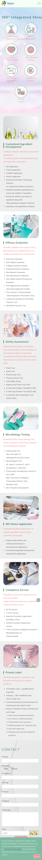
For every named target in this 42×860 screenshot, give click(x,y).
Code (4, 829)
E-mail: (6, 782)
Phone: (6, 792)
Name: (5, 757)
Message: (7, 810)
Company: (7, 773)
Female (14, 769)
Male (6, 769)
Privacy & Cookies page (13, 849)
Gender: (6, 766)
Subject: (6, 801)
